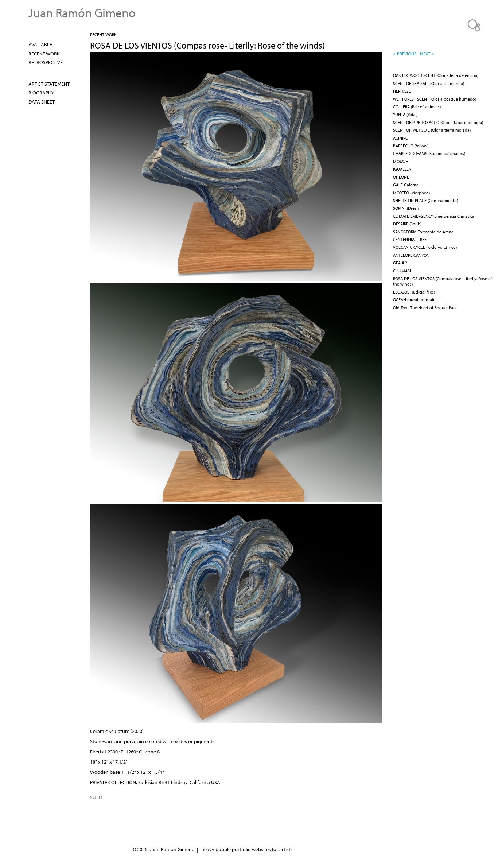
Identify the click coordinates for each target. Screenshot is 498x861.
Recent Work (103, 34)
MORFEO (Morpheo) (411, 192)
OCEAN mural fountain (414, 299)
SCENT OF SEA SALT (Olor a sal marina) (428, 83)
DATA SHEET (41, 101)
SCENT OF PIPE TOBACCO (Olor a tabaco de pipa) (438, 122)
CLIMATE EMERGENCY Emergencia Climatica (433, 216)
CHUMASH (403, 271)
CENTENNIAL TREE (410, 239)
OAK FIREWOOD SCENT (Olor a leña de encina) (435, 75)
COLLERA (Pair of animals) (417, 106)
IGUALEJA (402, 169)
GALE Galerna (406, 184)
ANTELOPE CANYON (411, 255)
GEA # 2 (400, 262)
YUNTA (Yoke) (405, 114)
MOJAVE (400, 161)
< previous (404, 54)
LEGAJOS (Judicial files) (414, 292)
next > (427, 54)
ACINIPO (400, 138)
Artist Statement (49, 84)
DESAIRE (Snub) (407, 223)
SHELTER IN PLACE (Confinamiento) (425, 200)
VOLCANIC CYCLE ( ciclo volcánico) (425, 247)
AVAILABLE (40, 44)
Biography (41, 92)
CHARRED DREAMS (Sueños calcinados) (429, 153)
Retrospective (45, 62)
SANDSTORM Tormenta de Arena (423, 231)
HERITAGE (402, 91)
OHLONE (401, 177)
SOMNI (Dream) (407, 208)
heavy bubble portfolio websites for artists (247, 849)
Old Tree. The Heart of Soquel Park (425, 307)
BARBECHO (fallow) (410, 145)
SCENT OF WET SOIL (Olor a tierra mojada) (432, 130)
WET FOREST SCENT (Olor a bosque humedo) (434, 99)
